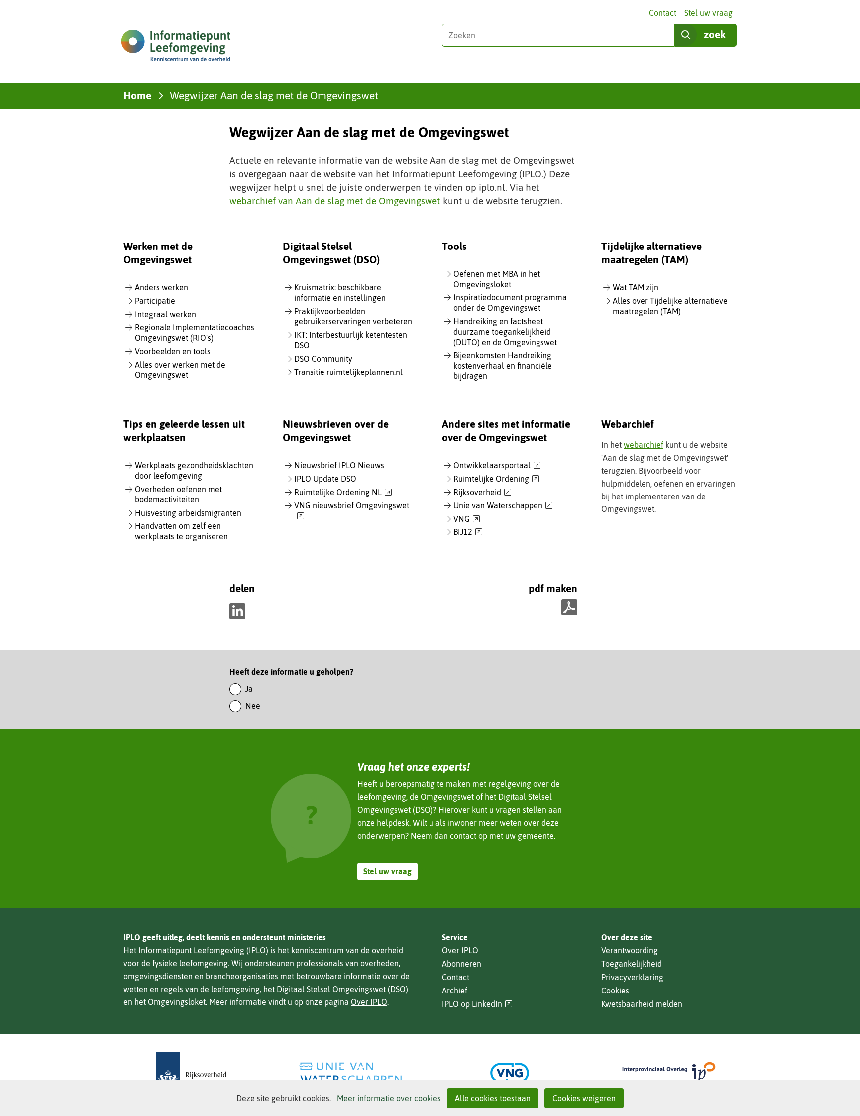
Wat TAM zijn (635, 287)
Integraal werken (165, 314)
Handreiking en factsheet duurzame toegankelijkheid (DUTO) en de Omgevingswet (505, 332)
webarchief (643, 444)
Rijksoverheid (482, 492)
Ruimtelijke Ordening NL (343, 492)
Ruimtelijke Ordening (496, 479)
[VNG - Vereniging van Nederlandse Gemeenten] (509, 1073)
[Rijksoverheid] (191, 1073)
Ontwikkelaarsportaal (497, 466)
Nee (252, 705)
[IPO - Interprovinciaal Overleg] (669, 1073)
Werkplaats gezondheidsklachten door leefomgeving (194, 470)
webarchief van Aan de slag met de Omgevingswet (334, 200)
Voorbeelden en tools (173, 351)
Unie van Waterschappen (503, 506)
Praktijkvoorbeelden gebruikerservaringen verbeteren (353, 316)
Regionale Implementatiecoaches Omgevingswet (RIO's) (194, 332)
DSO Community (323, 358)
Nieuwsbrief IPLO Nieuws (339, 465)
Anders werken (161, 287)
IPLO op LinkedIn (477, 1004)
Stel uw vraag (708, 12)
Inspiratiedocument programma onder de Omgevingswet (510, 302)
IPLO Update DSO (325, 478)
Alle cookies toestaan (493, 1098)
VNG (466, 519)
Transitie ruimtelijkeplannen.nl (348, 372)
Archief (454, 990)
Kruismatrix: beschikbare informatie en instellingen (340, 292)
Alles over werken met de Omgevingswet (180, 369)
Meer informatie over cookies (389, 1098)
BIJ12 (468, 532)
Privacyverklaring (632, 977)
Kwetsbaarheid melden (641, 1003)
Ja (249, 688)
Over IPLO (369, 1001)
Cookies (615, 990)
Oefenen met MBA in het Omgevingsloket (496, 279)
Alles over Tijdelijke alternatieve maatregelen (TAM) (670, 306)
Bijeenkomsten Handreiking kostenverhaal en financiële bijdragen (502, 365)
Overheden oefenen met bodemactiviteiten (178, 494)
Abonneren (461, 963)
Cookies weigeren (584, 1098)
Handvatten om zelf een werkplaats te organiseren (181, 531)
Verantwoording (629, 950)
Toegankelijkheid (631, 963)
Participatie (155, 300)
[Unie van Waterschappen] (350, 1073)
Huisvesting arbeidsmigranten (188, 512)
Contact (662, 12)
